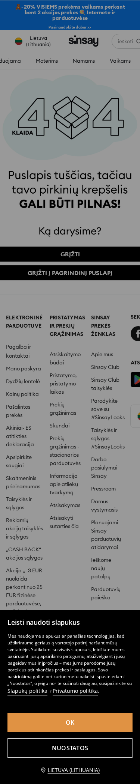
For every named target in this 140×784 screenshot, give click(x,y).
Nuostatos (70, 748)
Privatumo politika (75, 690)
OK (70, 722)
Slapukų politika (27, 690)
